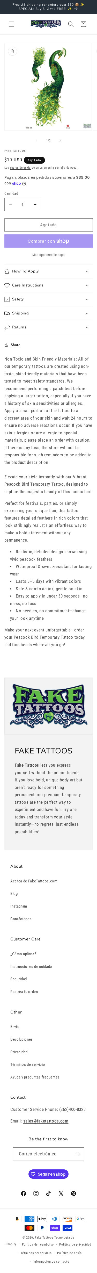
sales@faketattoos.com (46, 1121)
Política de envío (69, 1253)
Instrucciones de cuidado (31, 966)
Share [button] (15, 345)
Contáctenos (21, 919)
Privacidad (19, 1052)
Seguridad (18, 979)
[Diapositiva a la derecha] (60, 140)
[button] (11, 24)
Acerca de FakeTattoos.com (33, 881)
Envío (14, 1026)
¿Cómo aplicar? (23, 954)
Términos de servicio (27, 1064)
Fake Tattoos (44, 1237)
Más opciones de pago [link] (48, 255)
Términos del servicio (36, 1253)
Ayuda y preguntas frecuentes (34, 1077)
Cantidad (11, 193)
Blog (14, 893)
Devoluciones (21, 1039)
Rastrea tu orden (24, 991)
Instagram (18, 906)
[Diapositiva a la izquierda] (36, 140)
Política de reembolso (38, 1244)
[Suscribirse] (77, 1154)
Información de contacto (51, 1261)
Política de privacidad (75, 1244)
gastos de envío (20, 167)
